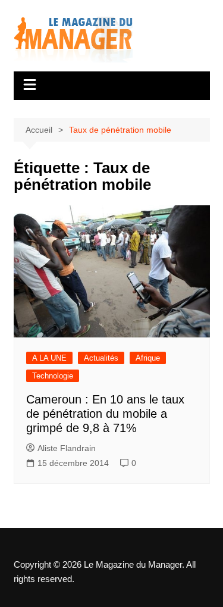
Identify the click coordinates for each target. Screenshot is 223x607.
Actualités (101, 357)
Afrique (148, 357)
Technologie (52, 375)
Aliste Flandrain (66, 448)
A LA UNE (49, 357)
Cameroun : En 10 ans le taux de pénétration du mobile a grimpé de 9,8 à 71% (105, 413)
